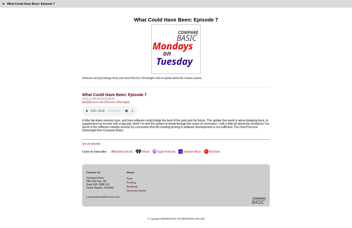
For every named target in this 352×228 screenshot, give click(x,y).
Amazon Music (192, 151)
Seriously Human (136, 190)
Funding (131, 182)
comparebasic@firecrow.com (103, 196)
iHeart (145, 151)
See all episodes (91, 143)
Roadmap (132, 186)
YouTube (214, 151)
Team (129, 178)
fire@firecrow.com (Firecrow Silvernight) (106, 102)
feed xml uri (125, 151)
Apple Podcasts (166, 151)
